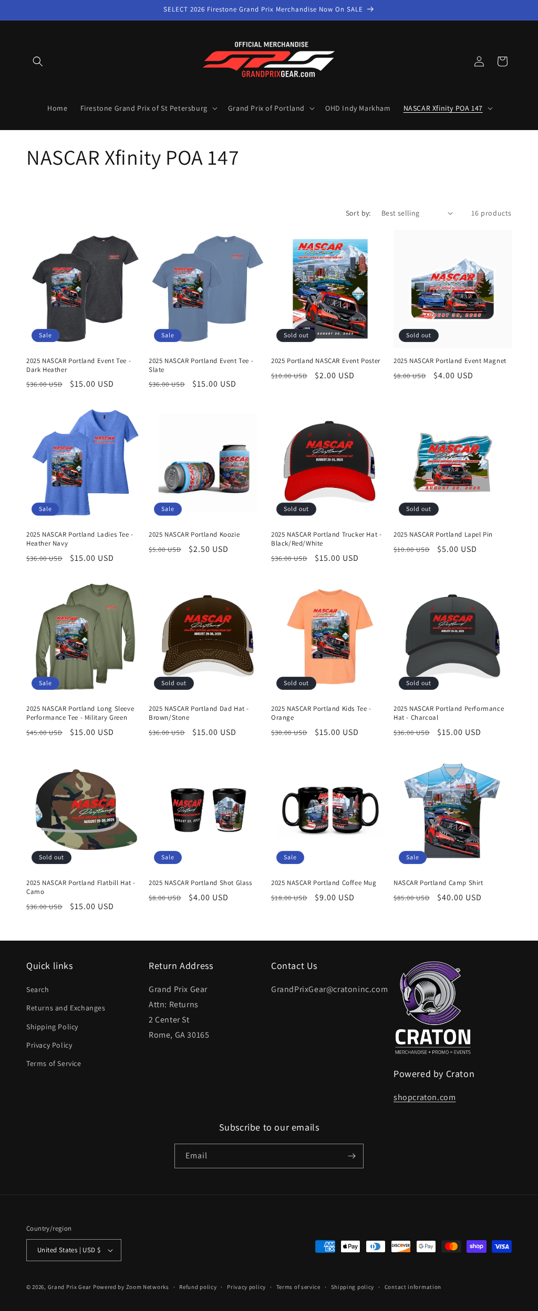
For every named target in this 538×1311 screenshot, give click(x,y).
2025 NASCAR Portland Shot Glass (200, 883)
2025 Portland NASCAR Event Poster (325, 361)
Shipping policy (353, 1287)
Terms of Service (53, 1063)
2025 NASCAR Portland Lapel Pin (443, 534)
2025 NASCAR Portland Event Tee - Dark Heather (78, 365)
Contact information (413, 1287)
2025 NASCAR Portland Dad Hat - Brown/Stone (199, 713)
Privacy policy (246, 1287)
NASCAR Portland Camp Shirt (438, 883)
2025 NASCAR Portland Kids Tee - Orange (321, 713)
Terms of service (298, 1287)
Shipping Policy (52, 1026)
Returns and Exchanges (66, 1007)
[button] (37, 61)
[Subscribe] (351, 1156)
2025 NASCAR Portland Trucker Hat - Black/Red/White (326, 539)
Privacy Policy (49, 1045)
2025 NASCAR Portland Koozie (194, 534)
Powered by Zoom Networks (131, 1287)
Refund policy (197, 1287)
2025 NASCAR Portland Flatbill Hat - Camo (81, 887)
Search (37, 989)
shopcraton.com (425, 1097)
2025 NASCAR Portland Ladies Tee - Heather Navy (79, 539)
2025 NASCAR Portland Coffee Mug (324, 883)
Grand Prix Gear (70, 1287)
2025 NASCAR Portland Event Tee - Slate (201, 365)
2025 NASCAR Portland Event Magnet (450, 361)
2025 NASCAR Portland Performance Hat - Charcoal (449, 713)
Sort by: (358, 213)
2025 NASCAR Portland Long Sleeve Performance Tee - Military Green (80, 713)
